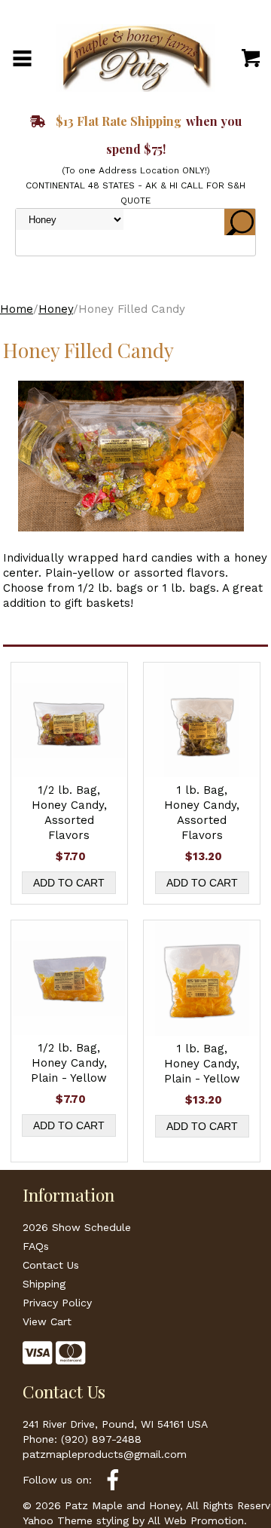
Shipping (44, 1284)
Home (16, 309)
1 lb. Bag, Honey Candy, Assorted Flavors (201, 812)
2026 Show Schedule (77, 1227)
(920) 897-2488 (101, 1439)
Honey (55, 309)
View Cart (47, 1321)
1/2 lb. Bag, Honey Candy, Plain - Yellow (69, 1063)
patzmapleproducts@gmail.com (105, 1454)
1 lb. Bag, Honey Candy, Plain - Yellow (202, 1064)
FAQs (36, 1246)
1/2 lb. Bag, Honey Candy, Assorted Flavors (69, 812)
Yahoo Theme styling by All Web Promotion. (135, 1520)
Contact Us (51, 1265)
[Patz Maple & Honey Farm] (135, 57)
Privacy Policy (57, 1303)
